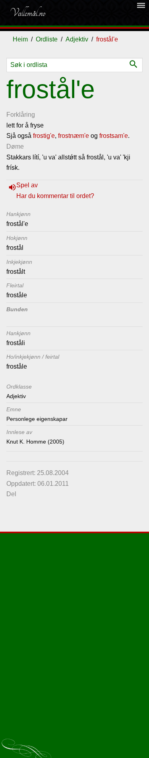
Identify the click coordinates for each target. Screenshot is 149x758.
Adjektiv (77, 39)
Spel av (27, 185)
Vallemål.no (27, 12)
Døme (15, 146)
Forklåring (20, 114)
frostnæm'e (73, 135)
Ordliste (47, 39)
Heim (20, 39)
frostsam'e (113, 135)
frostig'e (44, 135)
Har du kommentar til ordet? (55, 195)
